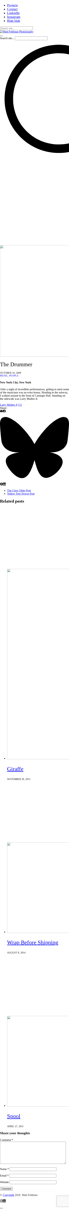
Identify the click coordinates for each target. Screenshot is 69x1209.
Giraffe (15, 769)
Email (4, 1175)
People (14, 375)
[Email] (1, 411)
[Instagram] (1, 1201)
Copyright (8, 1194)
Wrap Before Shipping (32, 942)
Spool (13, 1116)
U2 (20, 404)
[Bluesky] (34, 480)
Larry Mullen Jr (9, 404)
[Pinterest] (1, 484)
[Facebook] (4, 411)
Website (4, 1182)
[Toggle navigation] (1, 35)
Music (4, 375)
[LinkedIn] (4, 484)
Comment (6, 1139)
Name (4, 1169)
